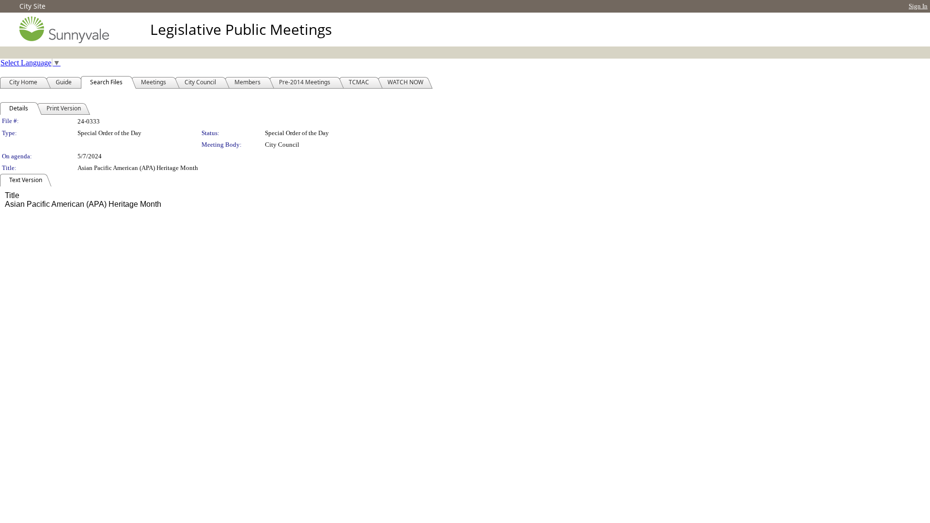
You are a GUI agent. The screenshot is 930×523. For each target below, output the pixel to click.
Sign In (918, 6)
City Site (32, 6)
